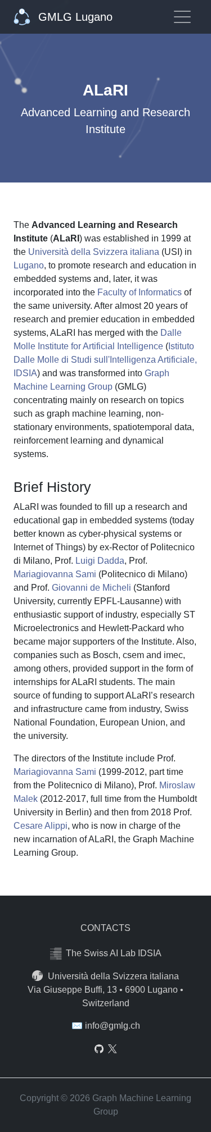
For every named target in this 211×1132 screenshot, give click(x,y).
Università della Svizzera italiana (93, 252)
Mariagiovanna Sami (55, 574)
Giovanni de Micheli (91, 587)
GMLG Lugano (74, 17)
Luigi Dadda (99, 560)
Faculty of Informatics (139, 292)
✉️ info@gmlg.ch (105, 1025)
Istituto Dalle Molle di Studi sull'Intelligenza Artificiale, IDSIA (105, 359)
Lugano (29, 265)
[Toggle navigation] (182, 17)
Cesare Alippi (41, 825)
